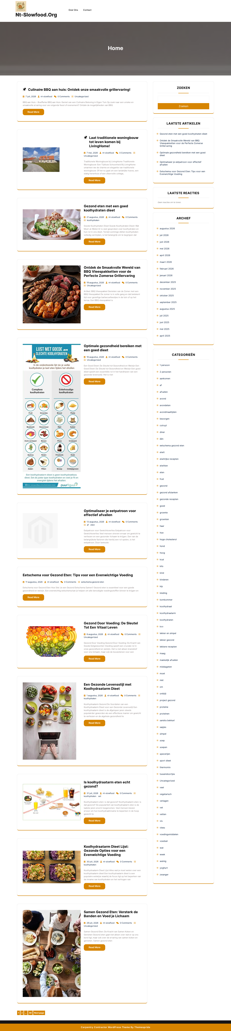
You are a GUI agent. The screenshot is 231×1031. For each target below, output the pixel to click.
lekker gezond (167, 640)
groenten (164, 519)
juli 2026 (164, 235)
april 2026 (165, 255)
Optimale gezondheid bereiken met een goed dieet (182, 154)
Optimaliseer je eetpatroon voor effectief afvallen (110, 513)
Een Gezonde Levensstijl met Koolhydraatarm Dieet (107, 686)
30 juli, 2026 (93, 861)
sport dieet (165, 760)
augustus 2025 (167, 309)
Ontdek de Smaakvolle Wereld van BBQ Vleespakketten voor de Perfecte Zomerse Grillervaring (112, 271)
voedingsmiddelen (169, 834)
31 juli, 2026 (93, 793)
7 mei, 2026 (92, 152)
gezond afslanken (169, 492)
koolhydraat (166, 606)
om (161, 687)
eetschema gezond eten (92, 582)
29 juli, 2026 (93, 923)
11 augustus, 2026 (34, 582)
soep (162, 740)
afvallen (164, 392)
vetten (163, 814)
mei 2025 (164, 329)
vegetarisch (166, 794)
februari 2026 (167, 268)
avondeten (165, 405)
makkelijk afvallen (169, 660)
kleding (163, 593)
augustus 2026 (167, 228)
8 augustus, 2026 (95, 634)
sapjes (163, 727)
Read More (33, 112)
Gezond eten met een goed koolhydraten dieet (106, 208)
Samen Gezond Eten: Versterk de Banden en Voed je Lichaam (111, 914)
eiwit (162, 452)
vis (161, 821)
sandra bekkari (167, 720)
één (161, 438)
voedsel (164, 841)
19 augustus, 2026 (95, 282)
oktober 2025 (167, 295)
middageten (166, 666)
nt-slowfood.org (36, 15)
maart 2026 (166, 262)
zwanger (164, 874)
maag (162, 653)
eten (93, 525)
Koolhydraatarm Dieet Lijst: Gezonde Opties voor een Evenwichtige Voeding (106, 851)
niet (161, 680)
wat (161, 847)
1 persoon (165, 365)
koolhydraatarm (168, 613)
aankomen (165, 378)
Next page (39, 1013)
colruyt (163, 425)
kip (161, 586)
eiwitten (164, 465)
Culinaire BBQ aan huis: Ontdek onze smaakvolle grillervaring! (79, 90)
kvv (161, 626)
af (88, 525)
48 (31, 1013)
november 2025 (168, 288)
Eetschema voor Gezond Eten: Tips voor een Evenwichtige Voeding (78, 575)
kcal (162, 559)
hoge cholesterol (168, 539)
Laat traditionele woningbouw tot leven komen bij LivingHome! (113, 142)
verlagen (164, 800)
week (162, 854)
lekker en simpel (168, 633)
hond (162, 546)
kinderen (164, 579)
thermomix (165, 767)
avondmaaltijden (168, 412)
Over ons (73, 10)
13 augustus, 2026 (96, 521)
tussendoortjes (167, 774)
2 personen (165, 371)
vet (99, 796)
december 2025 (168, 282)
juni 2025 (164, 322)
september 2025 (168, 302)
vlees (162, 827)
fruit (162, 479)
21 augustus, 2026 (95, 217)
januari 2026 (166, 275)
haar (162, 526)
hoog (162, 552)
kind (162, 573)
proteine (164, 707)
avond (163, 398)
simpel (163, 733)
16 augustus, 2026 (95, 357)
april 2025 (165, 335)
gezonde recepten (169, 499)
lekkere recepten (168, 646)
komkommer (166, 599)
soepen (163, 747)
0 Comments (64, 96)
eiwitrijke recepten (169, 459)
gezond (163, 485)
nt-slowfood (47, 96)
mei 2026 (164, 248)
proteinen (164, 713)
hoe (161, 532)
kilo (161, 566)
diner (162, 432)
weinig (163, 861)
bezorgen (164, 418)
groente (164, 512)
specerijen (165, 754)
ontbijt (163, 693)
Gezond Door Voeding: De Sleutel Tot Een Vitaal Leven (111, 625)
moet (162, 673)
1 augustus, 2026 (95, 695)
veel (162, 787)
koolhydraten (93, 220)
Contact (87, 10)
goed (162, 506)
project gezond (167, 700)
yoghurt (164, 867)
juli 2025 (164, 315)
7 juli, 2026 (31, 96)
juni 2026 (164, 242)
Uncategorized (81, 96)
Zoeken (183, 88)
